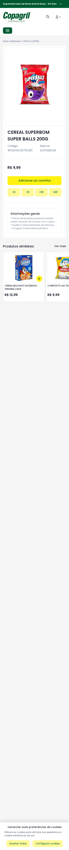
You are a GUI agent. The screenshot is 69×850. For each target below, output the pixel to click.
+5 (27, 192)
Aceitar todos (18, 843)
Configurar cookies (48, 843)
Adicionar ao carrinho (34, 180)
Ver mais (60, 246)
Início (6, 41)
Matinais (15, 41)
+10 (41, 192)
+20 (55, 192)
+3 (13, 192)
